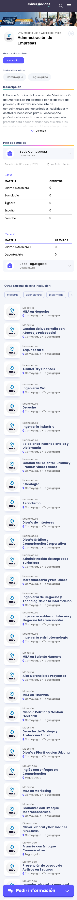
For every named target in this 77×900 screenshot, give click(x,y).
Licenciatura (13, 60)
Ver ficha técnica (61, 164)
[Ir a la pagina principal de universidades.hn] (38, 6)
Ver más (41, 130)
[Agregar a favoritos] (71, 33)
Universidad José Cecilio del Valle (39, 32)
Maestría (13, 295)
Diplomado (56, 295)
